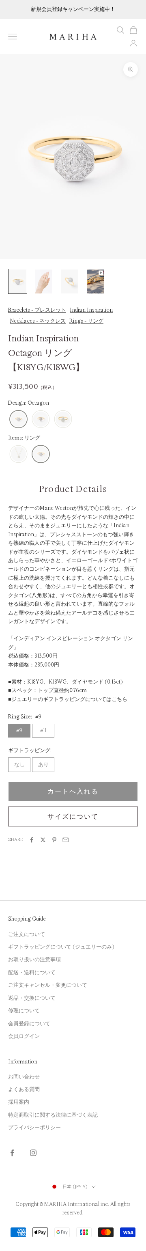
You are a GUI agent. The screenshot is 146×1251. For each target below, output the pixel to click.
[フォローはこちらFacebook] (12, 1153)
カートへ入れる (72, 791)
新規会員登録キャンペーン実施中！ (73, 9)
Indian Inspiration (91, 310)
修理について (24, 1010)
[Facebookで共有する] (31, 840)
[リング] (40, 454)
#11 (43, 730)
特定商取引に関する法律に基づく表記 (53, 1115)
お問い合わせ (24, 1077)
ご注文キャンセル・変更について (47, 985)
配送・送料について (32, 972)
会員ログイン (24, 1036)
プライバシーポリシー (34, 1127)
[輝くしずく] (63, 419)
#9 (19, 730)
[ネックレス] (18, 454)
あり (43, 764)
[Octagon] (18, 419)
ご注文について (26, 934)
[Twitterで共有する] (43, 840)
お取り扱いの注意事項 (34, 959)
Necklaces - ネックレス (38, 321)
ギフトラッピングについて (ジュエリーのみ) (61, 947)
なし (19, 764)
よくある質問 (24, 1089)
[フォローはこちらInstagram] (33, 1153)
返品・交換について (32, 998)
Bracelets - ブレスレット (37, 310)
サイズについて (72, 817)
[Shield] (40, 419)
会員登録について (29, 1023)
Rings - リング (86, 321)
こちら (119, 699)
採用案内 (18, 1102)
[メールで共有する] (65, 840)
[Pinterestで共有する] (54, 840)
